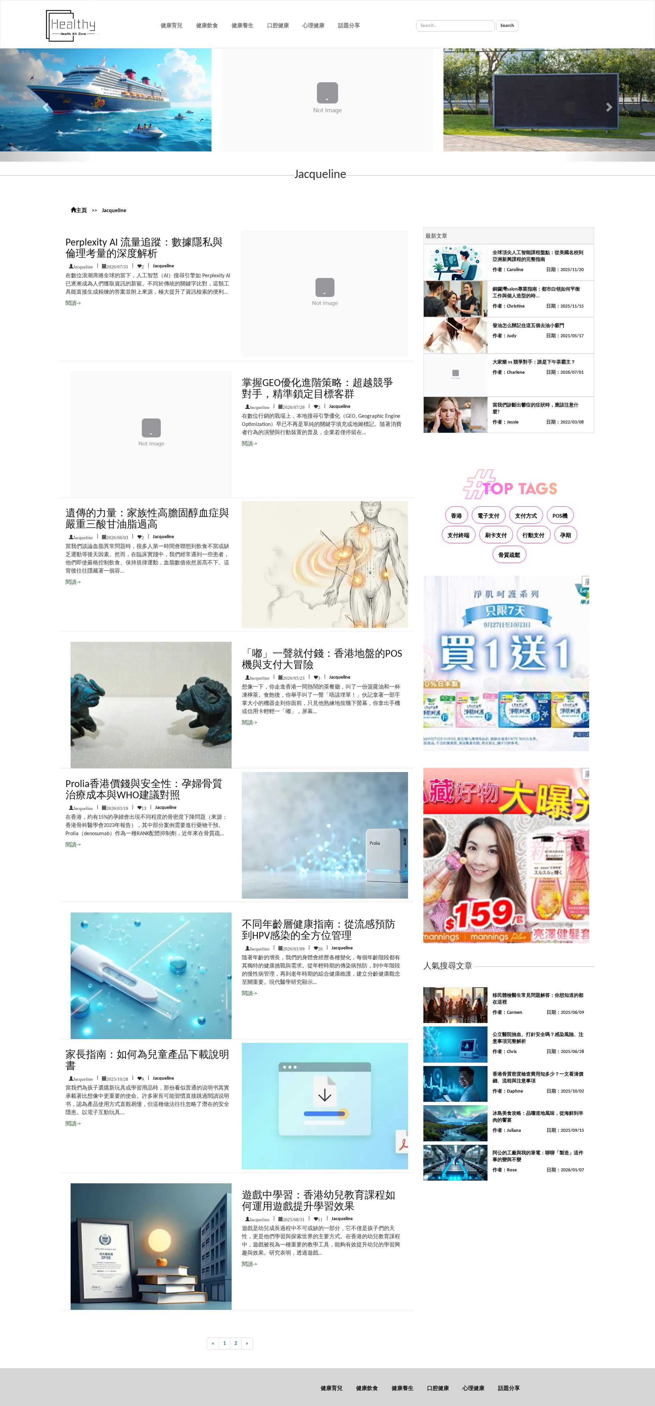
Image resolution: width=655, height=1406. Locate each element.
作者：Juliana (507, 1130)
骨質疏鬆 (509, 555)
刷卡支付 (496, 535)
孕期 (565, 535)
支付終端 (458, 535)
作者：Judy (504, 336)
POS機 (560, 516)
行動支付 (533, 535)
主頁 (81, 210)
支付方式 (526, 516)
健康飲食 (207, 26)
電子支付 (488, 516)
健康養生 (242, 26)
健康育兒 (172, 26)
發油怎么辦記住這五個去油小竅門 (528, 325)
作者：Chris (505, 1051)
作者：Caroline (508, 269)
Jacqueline (114, 210)
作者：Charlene (509, 372)
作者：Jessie (506, 422)
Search (507, 25)
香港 (456, 516)
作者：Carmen (507, 1012)
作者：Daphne (508, 1091)
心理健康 (313, 26)
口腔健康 (278, 26)
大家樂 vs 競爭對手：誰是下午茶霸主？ (534, 362)
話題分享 (349, 26)
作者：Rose (505, 1170)
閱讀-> (73, 303)
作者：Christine (509, 306)
